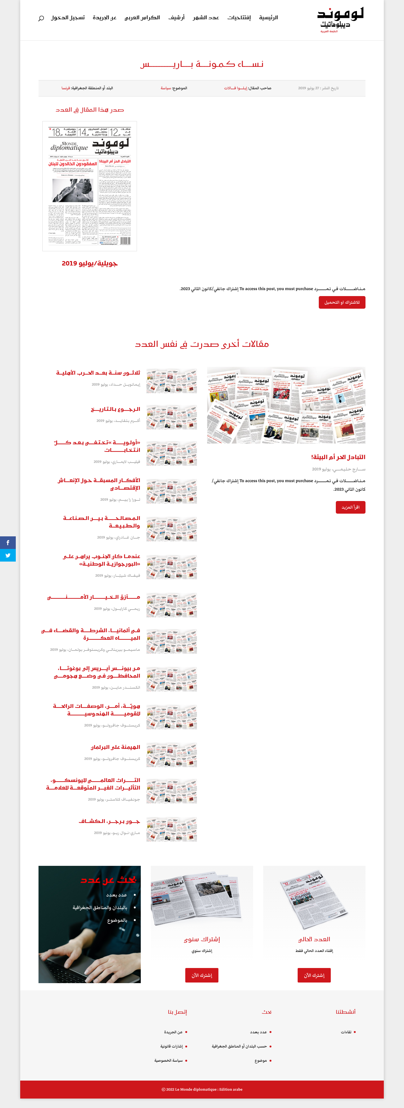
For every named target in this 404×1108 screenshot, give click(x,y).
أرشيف (176, 18)
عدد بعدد (116, 895)
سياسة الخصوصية (168, 1061)
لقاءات (346, 1032)
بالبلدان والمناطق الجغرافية (100, 907)
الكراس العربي (142, 18)
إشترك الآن (202, 975)
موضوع (261, 1061)
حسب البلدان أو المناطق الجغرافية (239, 1046)
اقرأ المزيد (351, 507)
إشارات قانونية (171, 1046)
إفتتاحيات (239, 18)
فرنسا (66, 88)
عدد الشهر (206, 18)
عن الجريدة (104, 18)
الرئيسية (268, 18)
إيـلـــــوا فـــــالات (235, 88)
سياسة (166, 88)
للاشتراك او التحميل (342, 302)
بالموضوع (117, 920)
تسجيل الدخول (68, 18)
